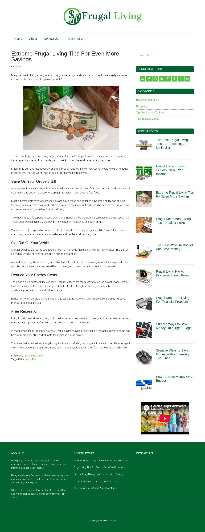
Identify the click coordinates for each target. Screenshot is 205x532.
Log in (112, 520)
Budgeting (142, 106)
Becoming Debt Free (147, 100)
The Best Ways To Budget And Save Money (95, 488)
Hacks (28, 359)
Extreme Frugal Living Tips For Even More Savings (99, 474)
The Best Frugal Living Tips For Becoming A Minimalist (172, 143)
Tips (34, 359)
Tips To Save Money (33, 355)
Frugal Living (102, 16)
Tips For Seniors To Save (150, 112)
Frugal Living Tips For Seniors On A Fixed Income (171, 170)
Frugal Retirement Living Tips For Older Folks (96, 481)
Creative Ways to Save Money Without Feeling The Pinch (172, 354)
